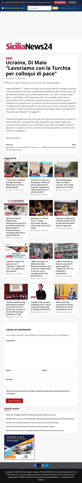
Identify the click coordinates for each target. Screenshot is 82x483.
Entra (55, 8)
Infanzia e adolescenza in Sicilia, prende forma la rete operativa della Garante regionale (65, 222)
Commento (11, 341)
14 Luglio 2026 (69, 228)
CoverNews (65, 477)
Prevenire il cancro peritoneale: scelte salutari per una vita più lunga (32, 423)
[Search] (75, 55)
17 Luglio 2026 (44, 230)
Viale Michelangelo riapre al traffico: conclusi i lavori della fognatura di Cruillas (64, 183)
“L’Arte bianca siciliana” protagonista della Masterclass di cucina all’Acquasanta (16, 183)
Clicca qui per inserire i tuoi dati (67, 8)
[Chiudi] (79, 2)
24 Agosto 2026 (19, 190)
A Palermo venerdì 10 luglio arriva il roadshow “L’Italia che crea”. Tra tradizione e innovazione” (15, 266)
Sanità (58, 297)
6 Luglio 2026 (68, 276)
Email (45, 370)
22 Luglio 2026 (19, 237)
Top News (9, 58)
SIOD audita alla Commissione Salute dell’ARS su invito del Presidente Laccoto (64, 306)
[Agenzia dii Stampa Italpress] (19, 447)
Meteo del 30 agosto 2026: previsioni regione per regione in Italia (31, 415)
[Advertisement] (41, 26)
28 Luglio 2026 (69, 190)
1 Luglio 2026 (68, 312)
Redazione (11, 78)
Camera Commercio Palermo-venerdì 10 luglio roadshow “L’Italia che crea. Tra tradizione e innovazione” (64, 267)
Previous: (22, 147)
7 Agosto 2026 (44, 194)
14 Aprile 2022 (21, 78)
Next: (59, 146)
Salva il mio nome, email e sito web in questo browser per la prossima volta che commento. (38, 392)
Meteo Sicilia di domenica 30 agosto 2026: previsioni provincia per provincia (35, 430)
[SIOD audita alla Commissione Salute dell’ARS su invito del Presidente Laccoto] (66, 292)
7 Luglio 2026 (43, 278)
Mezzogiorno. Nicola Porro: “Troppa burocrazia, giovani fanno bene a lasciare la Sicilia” (41, 223)
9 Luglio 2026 (18, 273)
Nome (9, 370)
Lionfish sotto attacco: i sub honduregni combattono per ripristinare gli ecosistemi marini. (40, 419)
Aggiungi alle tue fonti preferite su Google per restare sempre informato (33, 2)
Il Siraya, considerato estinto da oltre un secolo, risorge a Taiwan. (30, 426)
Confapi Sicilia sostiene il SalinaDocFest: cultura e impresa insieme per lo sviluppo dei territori (41, 306)
